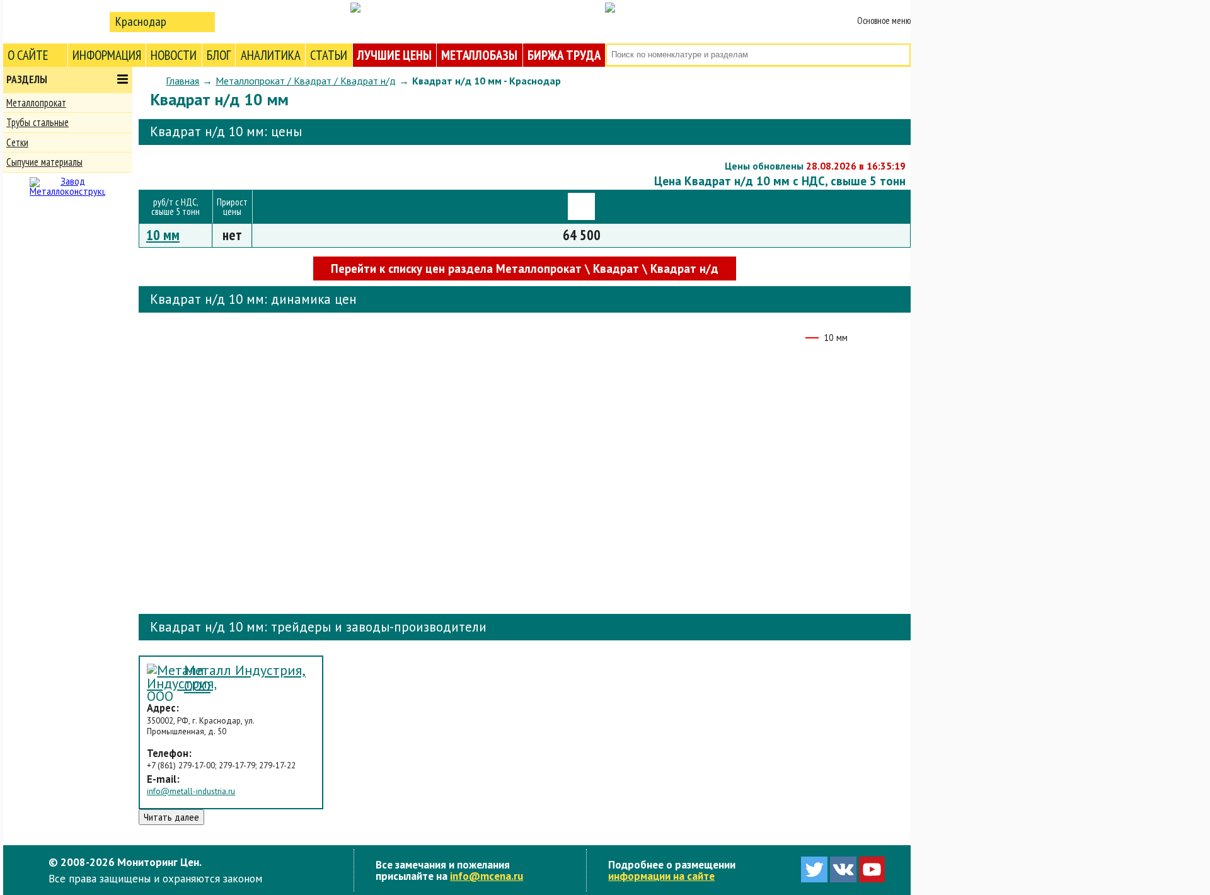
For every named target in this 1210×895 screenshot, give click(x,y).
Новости (174, 55)
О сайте (28, 55)
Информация (106, 55)
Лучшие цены (394, 55)
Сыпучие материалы (44, 162)
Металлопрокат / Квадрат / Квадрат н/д (306, 80)
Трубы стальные (37, 122)
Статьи (328, 55)
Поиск (899, 55)
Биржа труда (564, 55)
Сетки (17, 142)
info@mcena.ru (486, 876)
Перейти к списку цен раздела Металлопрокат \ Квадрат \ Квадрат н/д (524, 268)
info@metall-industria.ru (191, 791)
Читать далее (171, 817)
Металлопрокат (36, 103)
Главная (182, 80)
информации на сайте (661, 876)
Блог (219, 55)
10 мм (163, 235)
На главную (53, 21)
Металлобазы (479, 55)
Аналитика (271, 55)
